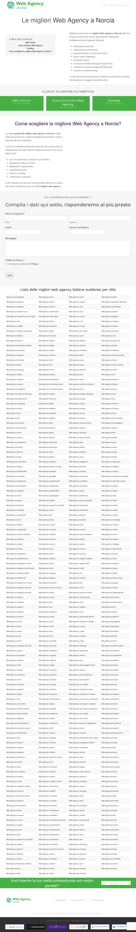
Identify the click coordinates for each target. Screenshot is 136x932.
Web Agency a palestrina (78, 350)
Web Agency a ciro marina (15, 704)
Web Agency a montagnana (49, 810)
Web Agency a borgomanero (16, 399)
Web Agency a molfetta (47, 791)
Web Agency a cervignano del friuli (18, 645)
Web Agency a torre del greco (112, 418)
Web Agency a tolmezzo (110, 408)
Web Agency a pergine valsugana (81, 394)
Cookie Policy (97, 900)
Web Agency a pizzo (76, 457)
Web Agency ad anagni (109, 670)
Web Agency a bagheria (15, 306)
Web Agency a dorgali (14, 844)
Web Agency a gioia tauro (48, 442)
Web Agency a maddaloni (48, 650)
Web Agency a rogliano (77, 607)
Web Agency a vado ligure (110, 461)
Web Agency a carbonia (15, 505)
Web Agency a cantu (13, 495)
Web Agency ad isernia (109, 805)
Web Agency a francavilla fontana (51, 389)
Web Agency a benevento (15, 350)
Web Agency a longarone (48, 612)
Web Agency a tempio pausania (112, 355)
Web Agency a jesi (45, 515)
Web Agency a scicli (76, 800)
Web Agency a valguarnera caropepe (114, 476)
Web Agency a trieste (109, 457)
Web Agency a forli (45, 365)
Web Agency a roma (76, 612)
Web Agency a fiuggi (46, 331)
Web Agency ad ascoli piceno (112, 733)
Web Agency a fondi (46, 360)
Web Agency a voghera (109, 583)
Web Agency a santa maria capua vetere (83, 738)
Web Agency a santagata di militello (82, 742)
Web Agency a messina (47, 742)
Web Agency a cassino (14, 549)
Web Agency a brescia (14, 437)
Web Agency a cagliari (14, 466)
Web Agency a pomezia (77, 471)
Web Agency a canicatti (14, 490)
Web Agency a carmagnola (16, 515)
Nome (7, 222)
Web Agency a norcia (76, 316)
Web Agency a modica (47, 776)
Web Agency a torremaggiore (112, 423)
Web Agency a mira (46, 762)
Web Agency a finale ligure (48, 316)
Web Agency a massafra (47, 708)
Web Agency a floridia (47, 340)
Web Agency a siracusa (77, 854)
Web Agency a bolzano (14, 384)
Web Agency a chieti (13, 679)
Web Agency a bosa (13, 413)
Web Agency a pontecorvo (78, 476)
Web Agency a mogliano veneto (50, 781)
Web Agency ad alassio (109, 631)
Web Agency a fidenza (47, 306)
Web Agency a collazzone (15, 757)
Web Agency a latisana (47, 558)
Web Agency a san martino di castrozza (83, 708)
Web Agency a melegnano (48, 723)
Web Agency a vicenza (109, 554)
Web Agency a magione (47, 660)
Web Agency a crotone (14, 820)
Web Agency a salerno (77, 655)
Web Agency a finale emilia (48, 311)
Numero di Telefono (79, 227)
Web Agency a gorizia (47, 457)
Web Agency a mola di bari (48, 786)
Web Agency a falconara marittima (18, 863)
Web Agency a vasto (108, 495)
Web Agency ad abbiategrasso (112, 592)
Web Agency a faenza (14, 859)
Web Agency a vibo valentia (111, 549)
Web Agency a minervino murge (50, 757)
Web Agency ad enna (109, 786)
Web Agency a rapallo (77, 544)
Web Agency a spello (109, 297)
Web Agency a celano (14, 631)
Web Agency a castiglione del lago (18, 592)
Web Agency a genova (47, 428)
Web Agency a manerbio (48, 679)
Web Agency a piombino (78, 432)
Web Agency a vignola (109, 568)
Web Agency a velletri (109, 500)
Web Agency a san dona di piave (81, 689)
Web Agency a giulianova (48, 447)
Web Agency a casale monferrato (18, 534)
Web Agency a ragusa (77, 539)
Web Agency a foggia (46, 345)
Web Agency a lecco (46, 568)
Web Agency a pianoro (77, 418)
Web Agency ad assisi (109, 742)
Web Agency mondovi (109, 868)
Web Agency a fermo (46, 297)
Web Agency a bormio (14, 408)
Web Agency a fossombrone (49, 379)
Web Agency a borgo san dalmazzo (19, 394)
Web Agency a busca (14, 457)
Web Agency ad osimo (109, 844)
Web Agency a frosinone (47, 399)
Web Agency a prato (76, 524)
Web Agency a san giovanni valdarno (82, 704)
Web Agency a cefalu (14, 626)
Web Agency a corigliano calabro (18, 786)
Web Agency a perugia (77, 399)
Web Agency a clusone (14, 742)
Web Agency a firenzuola (48, 326)
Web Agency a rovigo (76, 641)
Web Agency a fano (13, 868)
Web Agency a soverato (77, 873)
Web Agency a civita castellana (17, 723)
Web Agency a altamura (15, 302)
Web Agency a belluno (14, 340)
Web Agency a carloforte (15, 510)
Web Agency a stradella (110, 321)
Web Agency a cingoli (14, 694)
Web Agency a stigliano (109, 316)
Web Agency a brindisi (14, 447)
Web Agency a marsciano (48, 694)
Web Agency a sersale (77, 815)
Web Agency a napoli (46, 868)
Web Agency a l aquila (47, 524)
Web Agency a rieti (75, 583)
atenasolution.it (19, 927)
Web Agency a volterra (109, 587)
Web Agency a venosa (109, 515)
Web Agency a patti (76, 374)
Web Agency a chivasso (15, 684)
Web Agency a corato (14, 781)
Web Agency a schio (76, 796)
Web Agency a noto (76, 321)
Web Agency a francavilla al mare (51, 384)
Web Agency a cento (13, 636)
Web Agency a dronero (14, 849)
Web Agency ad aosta (109, 689)
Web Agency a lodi (45, 607)
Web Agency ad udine (109, 854)
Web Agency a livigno (46, 592)
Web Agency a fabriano (14, 854)
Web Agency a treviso (109, 447)
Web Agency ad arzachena (111, 723)
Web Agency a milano (47, 747)
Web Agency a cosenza (14, 800)
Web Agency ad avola (109, 771)
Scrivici (114, 883)
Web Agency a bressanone (16, 442)
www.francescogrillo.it (43, 927)
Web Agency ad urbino (109, 863)
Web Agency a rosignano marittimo (81, 621)
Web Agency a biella (13, 365)
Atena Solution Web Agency (30, 45)
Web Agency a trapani (109, 437)
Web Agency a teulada (109, 384)
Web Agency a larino (46, 549)
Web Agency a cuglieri (14, 825)
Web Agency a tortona (109, 428)
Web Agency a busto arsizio (16, 461)
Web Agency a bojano (14, 374)
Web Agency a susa (108, 336)
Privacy (34, 263)
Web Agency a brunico (14, 452)
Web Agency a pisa (76, 442)
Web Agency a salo (76, 660)
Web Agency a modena (47, 771)
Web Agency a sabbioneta (78, 650)
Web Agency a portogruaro (78, 510)
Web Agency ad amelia (109, 665)
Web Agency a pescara (77, 408)
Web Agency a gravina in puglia (50, 466)
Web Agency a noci (76, 306)
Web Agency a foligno (47, 350)
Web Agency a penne (76, 389)
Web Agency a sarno (76, 757)
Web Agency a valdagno (110, 466)
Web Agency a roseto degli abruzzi (81, 616)
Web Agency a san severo (78, 718)
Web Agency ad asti (108, 747)
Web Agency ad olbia (109, 820)
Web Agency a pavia (76, 379)
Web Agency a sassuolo (77, 776)
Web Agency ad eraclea (110, 791)
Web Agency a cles (13, 738)
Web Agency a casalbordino (16, 529)
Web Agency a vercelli (109, 529)
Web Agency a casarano (15, 539)
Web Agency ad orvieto (109, 839)
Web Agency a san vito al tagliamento (82, 723)
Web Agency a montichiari (48, 844)
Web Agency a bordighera (15, 389)
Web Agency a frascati (47, 394)
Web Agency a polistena (77, 466)
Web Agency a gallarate (47, 413)
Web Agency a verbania (110, 524)
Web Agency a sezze (76, 825)
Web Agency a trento (108, 442)
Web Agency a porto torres (78, 505)
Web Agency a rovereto (77, 636)
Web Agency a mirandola (48, 767)
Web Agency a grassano (47, 461)
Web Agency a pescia (77, 413)
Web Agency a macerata (47, 641)
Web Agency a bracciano (15, 423)
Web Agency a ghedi (46, 432)
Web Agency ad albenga (110, 650)
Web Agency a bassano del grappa (19, 331)
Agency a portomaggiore (15, 297)
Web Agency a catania (14, 597)
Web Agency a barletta (14, 326)
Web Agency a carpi (13, 520)
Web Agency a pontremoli (78, 486)
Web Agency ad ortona (109, 834)
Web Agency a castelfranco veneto (18, 563)
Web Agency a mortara (47, 863)
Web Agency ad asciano (110, 728)
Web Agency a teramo (109, 360)
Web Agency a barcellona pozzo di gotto (20, 316)
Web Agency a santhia (77, 752)
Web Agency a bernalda (15, 360)
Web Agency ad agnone (110, 616)
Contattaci (61, 900)
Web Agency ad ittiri (108, 815)
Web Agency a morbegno (48, 859)
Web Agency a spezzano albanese (114, 302)
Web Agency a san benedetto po (80, 675)
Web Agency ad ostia (109, 849)
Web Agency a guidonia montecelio (51, 505)
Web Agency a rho (75, 573)
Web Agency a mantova (47, 689)
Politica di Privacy (15, 260)
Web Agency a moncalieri (48, 796)
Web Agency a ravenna (77, 549)
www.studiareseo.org (85, 927)
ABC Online (30, 42)
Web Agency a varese (109, 490)
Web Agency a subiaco (109, 326)
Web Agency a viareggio (110, 544)
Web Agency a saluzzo (77, 670)
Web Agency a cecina (14, 621)
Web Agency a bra (13, 418)
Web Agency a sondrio (77, 859)
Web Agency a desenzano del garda (19, 839)
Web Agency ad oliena (109, 825)
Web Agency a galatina (47, 408)
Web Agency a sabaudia (78, 645)
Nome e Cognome (15, 213)
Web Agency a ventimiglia (110, 520)
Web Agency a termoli (109, 369)
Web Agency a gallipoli (47, 418)
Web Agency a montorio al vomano (51, 849)
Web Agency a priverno (77, 529)
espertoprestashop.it (64, 927)
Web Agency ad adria (109, 612)
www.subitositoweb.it (107, 927)
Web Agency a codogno (15, 747)
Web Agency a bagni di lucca (16, 311)
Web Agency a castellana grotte (17, 573)
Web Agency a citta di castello (17, 713)
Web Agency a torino (108, 413)
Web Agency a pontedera (78, 481)
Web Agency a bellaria (14, 336)
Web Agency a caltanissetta (16, 471)
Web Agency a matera (47, 718)
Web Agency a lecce (46, 563)
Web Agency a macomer (47, 645)
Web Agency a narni (76, 297)
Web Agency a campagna (15, 476)
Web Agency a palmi (76, 355)
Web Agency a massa (46, 704)
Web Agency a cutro (13, 834)
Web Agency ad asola (109, 738)
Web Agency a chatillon (14, 660)
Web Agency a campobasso (16, 486)
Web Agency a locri (46, 602)
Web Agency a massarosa (48, 713)
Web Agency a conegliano (15, 771)
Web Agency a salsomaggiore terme (82, 665)
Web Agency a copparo (14, 776)
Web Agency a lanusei (47, 544)
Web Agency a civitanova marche (18, 728)
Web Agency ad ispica (109, 810)
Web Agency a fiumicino (47, 336)
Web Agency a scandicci (78, 791)
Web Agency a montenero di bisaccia (52, 820)
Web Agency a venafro (109, 505)
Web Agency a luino (46, 636)
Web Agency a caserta (14, 544)
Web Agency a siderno (77, 830)
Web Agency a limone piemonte (50, 587)
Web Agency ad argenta (110, 713)
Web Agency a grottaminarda (49, 481)
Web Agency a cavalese (15, 612)
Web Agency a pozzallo (77, 520)
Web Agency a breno (14, 432)
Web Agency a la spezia (47, 529)
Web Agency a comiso (14, 762)
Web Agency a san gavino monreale (82, 694)
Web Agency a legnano (47, 578)
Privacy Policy (79, 900)
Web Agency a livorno (47, 597)
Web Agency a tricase (109, 452)
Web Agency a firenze (47, 321)
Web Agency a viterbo (109, 573)
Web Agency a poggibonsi (78, 461)
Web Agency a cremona (15, 815)
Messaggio (11, 238)
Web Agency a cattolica (14, 607)
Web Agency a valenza (109, 471)
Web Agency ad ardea (109, 704)
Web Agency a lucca (46, 621)
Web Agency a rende (76, 568)
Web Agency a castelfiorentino (17, 558)
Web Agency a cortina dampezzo (18, 796)
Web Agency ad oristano (110, 830)
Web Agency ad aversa (109, 762)
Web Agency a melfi (46, 728)
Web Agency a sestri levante (79, 820)
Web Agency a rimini (76, 587)
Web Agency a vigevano (110, 563)
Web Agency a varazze (109, 486)
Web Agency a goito (46, 452)
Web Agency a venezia (109, 510)
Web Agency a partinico (77, 369)
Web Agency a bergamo (15, 355)
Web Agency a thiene (109, 389)
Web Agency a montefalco (48, 815)
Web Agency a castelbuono (16, 554)
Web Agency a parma (76, 365)
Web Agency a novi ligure (78, 331)
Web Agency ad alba (108, 641)
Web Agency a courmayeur (16, 805)
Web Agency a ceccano (14, 616)
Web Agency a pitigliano (77, 452)
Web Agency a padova (77, 340)
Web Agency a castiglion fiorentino (18, 587)
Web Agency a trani (108, 432)
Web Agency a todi (108, 399)
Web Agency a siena (76, 834)
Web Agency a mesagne (47, 738)
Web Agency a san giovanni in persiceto (83, 699)
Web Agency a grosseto (47, 471)
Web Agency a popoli (76, 490)
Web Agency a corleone (15, 791)
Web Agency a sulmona (110, 331)
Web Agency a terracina (110, 379)
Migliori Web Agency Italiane (116, 5)
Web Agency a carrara (14, 524)
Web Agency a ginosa (47, 437)
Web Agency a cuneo (14, 830)
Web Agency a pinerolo (77, 428)
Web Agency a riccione (77, 578)
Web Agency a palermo (77, 345)
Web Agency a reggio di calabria (80, 558)
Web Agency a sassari (77, 767)
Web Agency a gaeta (46, 403)
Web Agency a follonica (47, 355)
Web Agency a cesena (14, 650)
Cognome (73, 222)
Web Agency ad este (108, 796)
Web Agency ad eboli (109, 776)
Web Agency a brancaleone (16, 428)
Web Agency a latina (46, 554)
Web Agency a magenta (47, 655)
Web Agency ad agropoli (110, 626)
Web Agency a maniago (47, 684)
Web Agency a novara (77, 326)
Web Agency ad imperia (110, 800)
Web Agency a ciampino (15, 689)
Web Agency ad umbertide (111, 859)
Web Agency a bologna (14, 379)
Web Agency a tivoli (108, 394)
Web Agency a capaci (14, 500)
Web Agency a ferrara (46, 302)
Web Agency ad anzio (109, 684)
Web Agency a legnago (47, 573)
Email (8, 227)
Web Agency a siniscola (77, 849)
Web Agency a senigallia (78, 805)
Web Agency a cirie (13, 699)
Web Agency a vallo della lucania (113, 481)
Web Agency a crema (14, 810)
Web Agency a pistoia (77, 447)
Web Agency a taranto (109, 345)
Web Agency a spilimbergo (111, 306)
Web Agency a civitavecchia (16, 733)
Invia (9, 275)
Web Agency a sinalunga (78, 844)
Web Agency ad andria (109, 679)
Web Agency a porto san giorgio (80, 500)
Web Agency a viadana (109, 539)
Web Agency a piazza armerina (80, 423)
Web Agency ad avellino (110, 757)
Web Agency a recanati (77, 554)
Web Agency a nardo (46, 873)
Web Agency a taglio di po (110, 340)
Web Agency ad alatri (109, 636)
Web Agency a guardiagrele (49, 495)
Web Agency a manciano (48, 670)
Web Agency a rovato (76, 631)
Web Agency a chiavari (14, 670)
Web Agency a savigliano (78, 781)
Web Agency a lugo (46, 631)
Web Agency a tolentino (110, 403)
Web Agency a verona (109, 534)
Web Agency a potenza (77, 515)
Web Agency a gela (46, 423)
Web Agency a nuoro (76, 336)
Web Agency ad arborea (110, 699)
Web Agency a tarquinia (110, 350)
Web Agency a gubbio (47, 500)
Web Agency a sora (76, 863)
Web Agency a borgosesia (15, 403)
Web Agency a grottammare (49, 486)
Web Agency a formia (46, 369)
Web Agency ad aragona (110, 694)
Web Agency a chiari (13, 665)
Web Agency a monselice (48, 805)
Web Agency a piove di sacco (79, 437)
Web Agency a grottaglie (47, 476)
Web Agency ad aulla (109, 752)
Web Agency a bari (13, 321)
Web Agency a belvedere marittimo (19, 345)
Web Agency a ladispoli (47, 534)
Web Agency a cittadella (15, 718)
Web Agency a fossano (47, 374)
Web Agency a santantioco (78, 747)
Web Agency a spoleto (109, 311)
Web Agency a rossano (77, 626)
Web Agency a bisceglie (15, 369)
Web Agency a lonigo (46, 616)
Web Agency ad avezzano (110, 767)
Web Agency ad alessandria (111, 655)
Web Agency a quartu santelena (80, 534)
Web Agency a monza (47, 854)
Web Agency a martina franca (49, 699)
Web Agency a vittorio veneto (111, 578)
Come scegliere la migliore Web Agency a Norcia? (30, 51)
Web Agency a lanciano (47, 539)
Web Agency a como (13, 767)
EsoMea (30, 48)
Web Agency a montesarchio (49, 834)
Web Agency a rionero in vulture (80, 592)
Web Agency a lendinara (48, 583)
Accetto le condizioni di (23, 263)
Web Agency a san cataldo (78, 684)
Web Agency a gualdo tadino (49, 490)
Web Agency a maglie (47, 665)
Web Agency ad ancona (110, 675)
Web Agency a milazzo (47, 752)
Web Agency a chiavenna (15, 675)
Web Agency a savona (77, 786)
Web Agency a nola (76, 311)
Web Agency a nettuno (77, 302)
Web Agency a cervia (14, 641)
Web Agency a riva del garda (79, 597)
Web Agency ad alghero (110, 660)
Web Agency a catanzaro (15, 602)
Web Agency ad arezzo (109, 708)
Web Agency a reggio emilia (79, 563)
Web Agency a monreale (48, 800)
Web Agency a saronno (77, 762)
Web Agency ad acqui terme (111, 602)
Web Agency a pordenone (78, 495)
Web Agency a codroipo (15, 752)
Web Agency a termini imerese (112, 365)
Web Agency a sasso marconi (79, 771)
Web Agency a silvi (76, 839)
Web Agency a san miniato (78, 713)
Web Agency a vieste (109, 558)
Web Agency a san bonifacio (79, 679)
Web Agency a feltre (13, 873)
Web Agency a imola (46, 510)
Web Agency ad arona (109, 718)
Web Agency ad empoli (109, 781)
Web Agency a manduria (48, 675)
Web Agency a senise (77, 810)
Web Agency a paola (76, 360)
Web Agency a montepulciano (49, 825)
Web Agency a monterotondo (49, 830)
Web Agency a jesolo (46, 520)
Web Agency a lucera (46, 626)
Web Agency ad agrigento (110, 621)
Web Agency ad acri (108, 607)
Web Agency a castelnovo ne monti (19, 583)
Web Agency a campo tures (16, 481)
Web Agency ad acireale (110, 597)
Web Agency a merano (47, 733)
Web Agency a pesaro (77, 403)
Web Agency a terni (108, 374)
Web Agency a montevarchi (49, 839)
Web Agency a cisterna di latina (17, 708)
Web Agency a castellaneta (16, 578)
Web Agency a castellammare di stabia (20, 568)
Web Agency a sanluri (77, 728)
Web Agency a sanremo (77, 733)
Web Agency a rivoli (76, 602)
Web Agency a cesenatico (15, 655)
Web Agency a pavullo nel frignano (81, 384)
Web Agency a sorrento (77, 868)
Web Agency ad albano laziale (112, 645)
